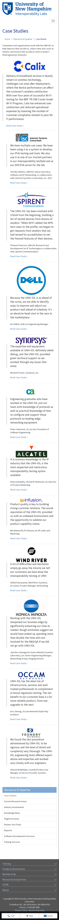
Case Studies (10, 795)
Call (12, 915)
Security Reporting (36, 910)
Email (50, 915)
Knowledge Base (12, 813)
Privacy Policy (21, 910)
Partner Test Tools (12, 824)
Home (7, 39)
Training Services (12, 842)
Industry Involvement (14, 807)
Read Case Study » (15, 125)
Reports (8, 830)
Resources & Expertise (23, 39)
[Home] (27, 9)
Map (31, 915)
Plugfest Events (11, 818)
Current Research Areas (15, 801)
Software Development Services (19, 836)
